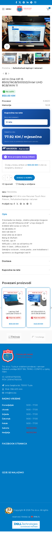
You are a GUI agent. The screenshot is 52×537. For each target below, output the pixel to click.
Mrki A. (37, 517)
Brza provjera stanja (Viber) (20, 157)
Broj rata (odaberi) (11, 117)
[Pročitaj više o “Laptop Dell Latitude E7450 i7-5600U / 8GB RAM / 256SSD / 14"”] (19, 298)
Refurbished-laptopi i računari (27, 68)
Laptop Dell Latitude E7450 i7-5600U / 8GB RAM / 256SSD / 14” (13, 314)
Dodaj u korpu (24, 178)
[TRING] (14, 337)
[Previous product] (3, 73)
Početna (6, 68)
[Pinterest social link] (24, 2)
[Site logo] (26, 9)
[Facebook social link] (16, 2)
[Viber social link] (35, 2)
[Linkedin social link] (27, 2)
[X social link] (20, 2)
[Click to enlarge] (7, 46)
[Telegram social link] (31, 2)
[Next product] (8, 73)
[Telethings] (38, 337)
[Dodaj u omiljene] (19, 293)
